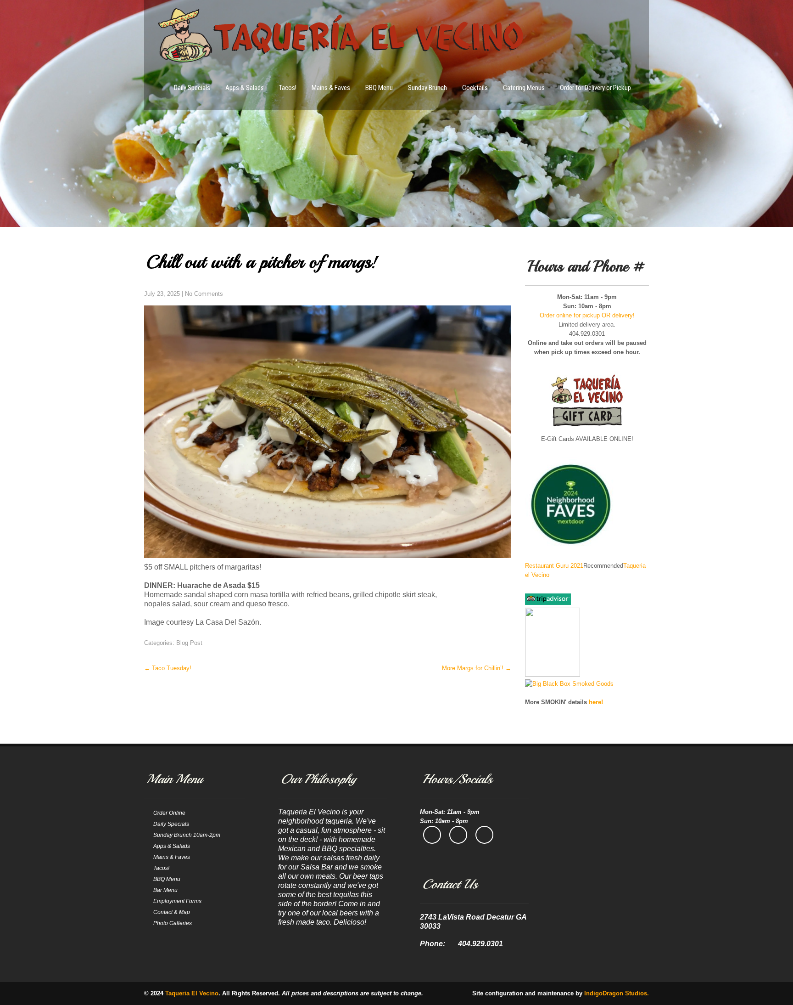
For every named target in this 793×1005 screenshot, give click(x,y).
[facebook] (432, 835)
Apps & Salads (244, 88)
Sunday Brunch (427, 88)
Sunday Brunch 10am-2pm (186, 835)
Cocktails (475, 88)
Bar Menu (165, 890)
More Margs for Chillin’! (476, 668)
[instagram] (458, 835)
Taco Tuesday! (167, 668)
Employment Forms (177, 901)
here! (596, 702)
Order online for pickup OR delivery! (587, 315)
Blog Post (189, 642)
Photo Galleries (172, 923)
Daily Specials (192, 88)
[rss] (484, 835)
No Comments (204, 293)
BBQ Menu (379, 88)
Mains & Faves (331, 88)
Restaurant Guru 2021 (554, 565)
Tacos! (287, 88)
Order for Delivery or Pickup (595, 88)
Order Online (169, 813)
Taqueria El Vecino (191, 993)
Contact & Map (171, 912)
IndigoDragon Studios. (616, 993)
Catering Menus (524, 88)
